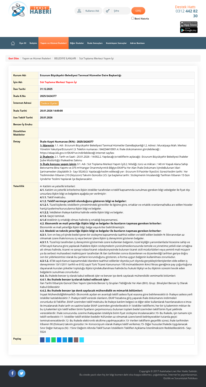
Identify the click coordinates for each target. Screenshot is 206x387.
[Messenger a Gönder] (59, 339)
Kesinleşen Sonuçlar (116, 43)
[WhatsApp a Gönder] (53, 339)
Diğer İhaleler (77, 43)
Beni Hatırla (141, 18)
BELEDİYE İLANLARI (65, 58)
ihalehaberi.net (168, 371)
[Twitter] (21, 373)
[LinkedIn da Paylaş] (70, 339)
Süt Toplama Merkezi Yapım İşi (96, 58)
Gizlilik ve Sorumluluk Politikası (180, 378)
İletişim (33, 43)
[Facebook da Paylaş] (42, 339)
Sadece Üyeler (49, 103)
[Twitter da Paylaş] (48, 339)
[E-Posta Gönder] (76, 339)
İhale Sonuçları (95, 43)
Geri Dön (13, 58)
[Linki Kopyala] (81, 339)
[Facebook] (12, 373)
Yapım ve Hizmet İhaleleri (53, 43)
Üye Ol (22, 43)
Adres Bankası (137, 43)
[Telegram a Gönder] (65, 339)
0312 (186, 11)
